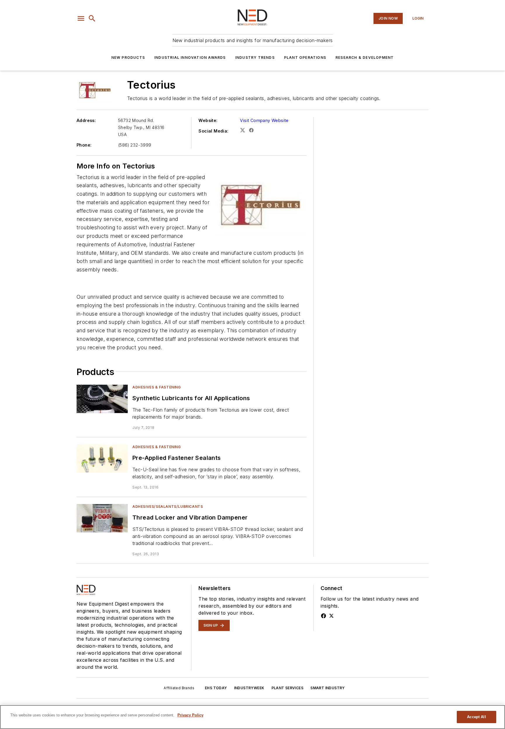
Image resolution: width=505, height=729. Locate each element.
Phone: (84, 144)
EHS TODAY (216, 688)
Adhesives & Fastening (156, 387)
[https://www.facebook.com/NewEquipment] (323, 616)
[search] (92, 18)
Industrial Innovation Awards (190, 57)
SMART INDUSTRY (327, 688)
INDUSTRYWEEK (249, 688)
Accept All (476, 717)
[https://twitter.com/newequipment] (331, 616)
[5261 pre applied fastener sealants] (102, 458)
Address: (86, 120)
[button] (81, 18)
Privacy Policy (190, 715)
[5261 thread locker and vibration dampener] (102, 518)
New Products (128, 57)
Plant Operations (305, 57)
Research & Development (364, 57)
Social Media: (213, 130)
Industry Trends (255, 57)
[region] (252, 717)
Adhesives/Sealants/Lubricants (167, 506)
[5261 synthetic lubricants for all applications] (102, 399)
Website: (207, 120)
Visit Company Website (264, 120)
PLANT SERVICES (287, 688)
